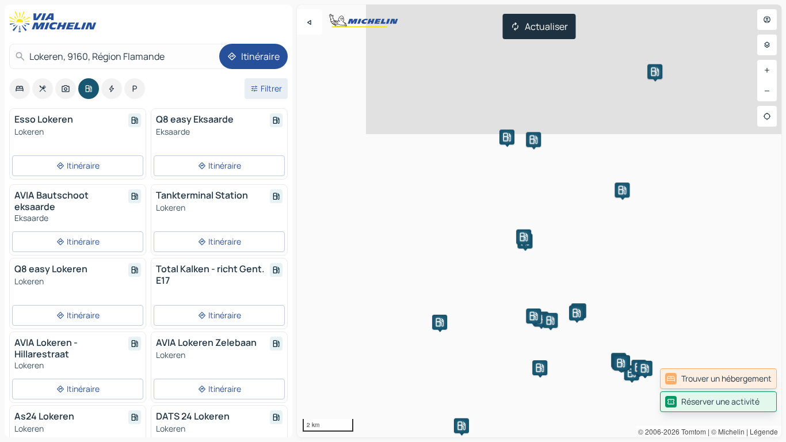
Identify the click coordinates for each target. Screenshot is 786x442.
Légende (764, 431)
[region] (539, 221)
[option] (19, 88)
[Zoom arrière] (767, 91)
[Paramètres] (767, 45)
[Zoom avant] (767, 70)
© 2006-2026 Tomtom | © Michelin (691, 431)
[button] (523, 237)
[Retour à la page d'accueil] (55, 22)
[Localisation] (767, 116)
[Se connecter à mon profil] (767, 19)
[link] (718, 378)
